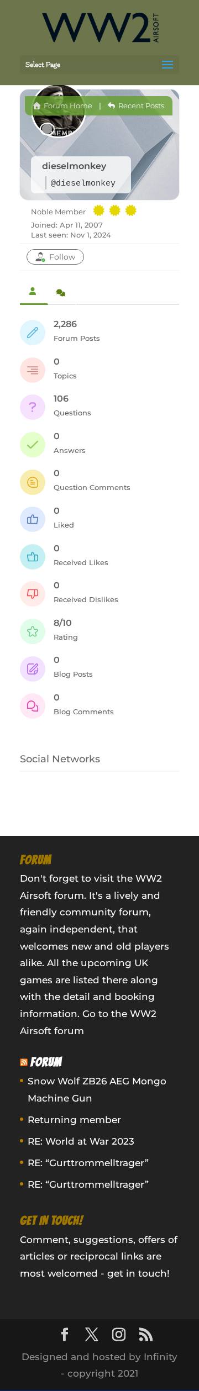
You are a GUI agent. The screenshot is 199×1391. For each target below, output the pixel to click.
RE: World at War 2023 (81, 1141)
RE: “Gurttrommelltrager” (88, 1162)
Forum (46, 1062)
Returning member (74, 1119)
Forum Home (67, 105)
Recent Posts (140, 105)
